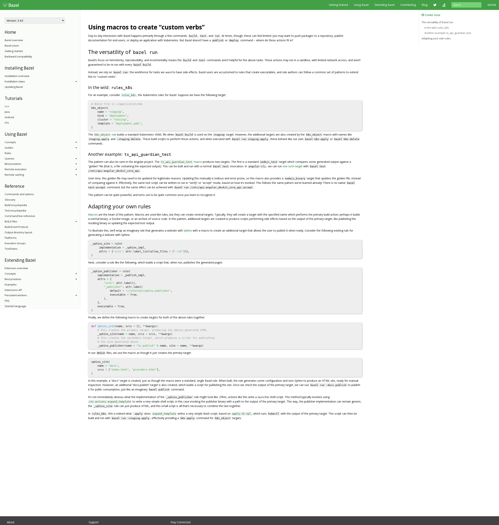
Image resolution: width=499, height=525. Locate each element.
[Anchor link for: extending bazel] (38, 260)
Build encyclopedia (16, 205)
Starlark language (15, 306)
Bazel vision (12, 45)
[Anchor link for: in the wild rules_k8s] (135, 87)
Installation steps (15, 81)
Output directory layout (18, 232)
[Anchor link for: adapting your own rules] (153, 206)
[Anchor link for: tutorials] (24, 98)
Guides (9, 147)
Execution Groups (15, 243)
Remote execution (16, 169)
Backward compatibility (18, 56)
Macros (93, 214)
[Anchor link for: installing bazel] (36, 68)
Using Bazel (361, 5)
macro (181, 162)
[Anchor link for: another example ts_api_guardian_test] (174, 154)
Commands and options (19, 194)
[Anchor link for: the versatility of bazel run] (161, 51)
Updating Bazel (14, 87)
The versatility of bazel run (437, 22)
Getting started (14, 51)
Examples (11, 284)
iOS (7, 122)
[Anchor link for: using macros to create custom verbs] (208, 27)
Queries (9, 158)
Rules (8, 153)
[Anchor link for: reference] (26, 186)
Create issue (432, 15)
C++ (7, 106)
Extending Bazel (384, 5)
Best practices (13, 164)
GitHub (491, 5)
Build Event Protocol (16, 227)
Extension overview (16, 268)
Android (9, 117)
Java (7, 112)
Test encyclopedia (15, 210)
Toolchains (11, 248)
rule (105, 134)
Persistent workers (16, 295)
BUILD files (11, 221)
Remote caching (14, 174)
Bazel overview (14, 40)
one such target (293, 166)
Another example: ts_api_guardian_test (447, 33)
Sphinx (188, 230)
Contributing (408, 5)
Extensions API (13, 290)
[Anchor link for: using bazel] (29, 134)
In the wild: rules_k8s (436, 27)
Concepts (10, 142)
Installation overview (17, 76)
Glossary (10, 199)
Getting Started (338, 5)
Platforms (11, 238)
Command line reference (20, 216)
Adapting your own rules (436, 38)
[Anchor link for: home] (18, 32)
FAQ (7, 300)
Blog (424, 5)
